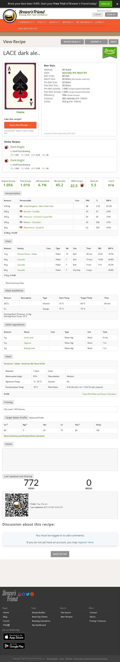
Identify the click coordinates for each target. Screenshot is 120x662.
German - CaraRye (32, 211)
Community (25, 22)
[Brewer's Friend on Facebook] (23, 595)
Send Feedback (52, 658)
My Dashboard (39, 625)
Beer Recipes (66, 616)
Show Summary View (15, 283)
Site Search (66, 612)
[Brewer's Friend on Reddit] (32, 595)
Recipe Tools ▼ (72, 41)
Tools (40, 22)
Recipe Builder (38, 612)
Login (97, 14)
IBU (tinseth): (59, 181)
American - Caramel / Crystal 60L (38, 216)
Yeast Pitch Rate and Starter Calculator (99, 394)
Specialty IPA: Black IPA (74, 72)
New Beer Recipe (27, 28)
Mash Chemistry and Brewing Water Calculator (24, 436)
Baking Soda (29, 348)
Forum (6, 621)
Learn (98, 22)
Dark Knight (17, 147)
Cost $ (111, 181)
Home (6, 612)
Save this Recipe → (20, 125)
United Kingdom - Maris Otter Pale (38, 206)
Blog (5, 616)
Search (53, 22)
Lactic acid (28, 337)
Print (113, 41)
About (92, 616)
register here (85, 542)
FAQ (5, 625)
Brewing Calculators (41, 621)
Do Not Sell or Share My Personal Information (90, 658)
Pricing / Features (98, 621)
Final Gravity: (25, 181)
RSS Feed (68, 658)
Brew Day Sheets (40, 616)
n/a (111, 185)
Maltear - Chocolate (32, 222)
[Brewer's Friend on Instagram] (19, 595)
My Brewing (83, 22)
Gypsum (27, 343)
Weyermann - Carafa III (34, 227)
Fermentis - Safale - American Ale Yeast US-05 (24, 363)
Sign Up (105, 3)
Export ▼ (96, 41)
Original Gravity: (8, 181)
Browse (67, 22)
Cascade (21, 259)
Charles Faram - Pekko (27, 254)
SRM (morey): (77, 181)
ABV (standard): (43, 181)
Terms (61, 658)
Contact (93, 612)
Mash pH (94, 181)
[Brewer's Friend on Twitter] (28, 595)
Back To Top (60, 554)
